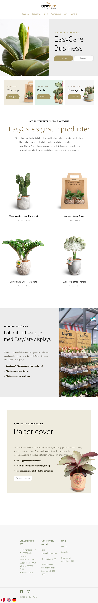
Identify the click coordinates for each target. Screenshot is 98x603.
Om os (64, 546)
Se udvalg (44, 96)
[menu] (9, 600)
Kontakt (64, 552)
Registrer (84, 58)
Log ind (63, 58)
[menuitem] (3, 600)
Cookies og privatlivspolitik (67, 560)
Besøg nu (13, 96)
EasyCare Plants (31, 597)
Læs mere (74, 96)
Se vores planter (23, 478)
